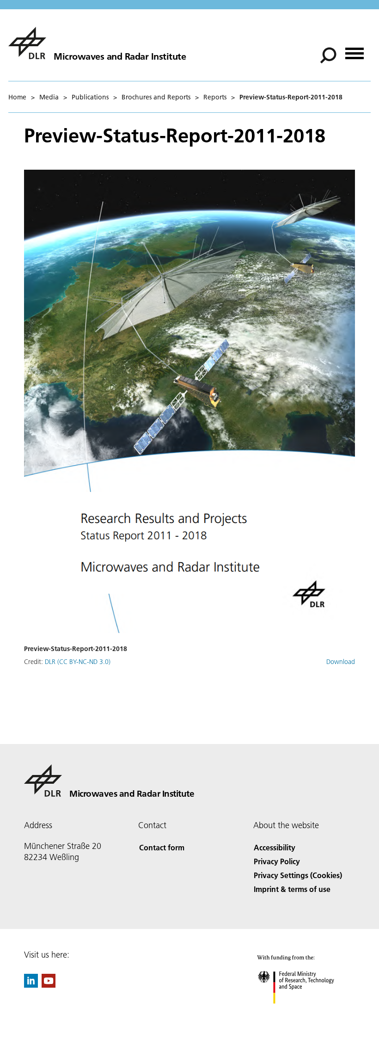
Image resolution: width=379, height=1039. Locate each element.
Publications (90, 97)
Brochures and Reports (156, 97)
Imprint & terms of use (292, 889)
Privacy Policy (277, 861)
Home (17, 97)
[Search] (329, 54)
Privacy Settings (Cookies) (298, 875)
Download (340, 662)
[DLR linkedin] (31, 984)
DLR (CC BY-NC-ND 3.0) (77, 662)
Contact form (161, 847)
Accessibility (274, 847)
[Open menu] (354, 50)
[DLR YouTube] (48, 984)
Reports (214, 97)
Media (49, 97)
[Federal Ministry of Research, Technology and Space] (304, 1013)
